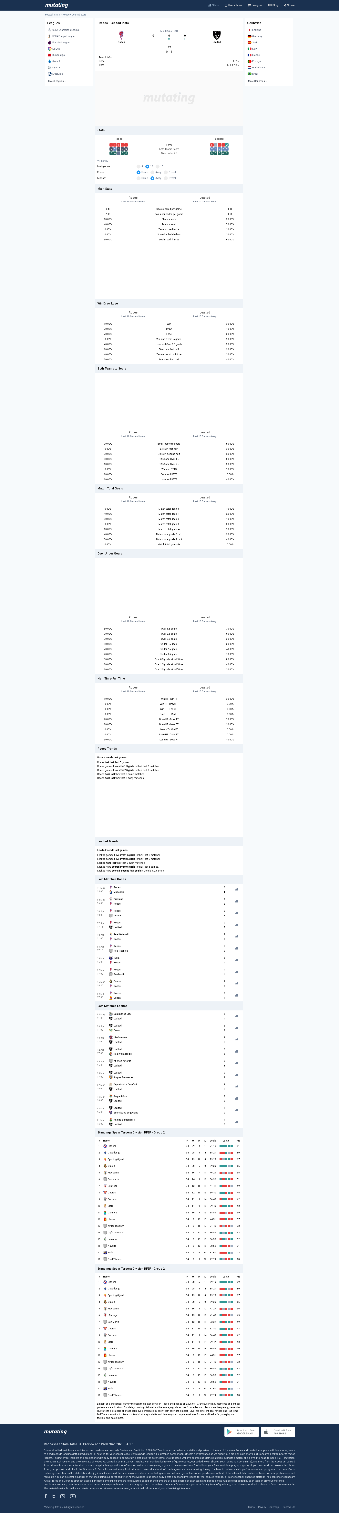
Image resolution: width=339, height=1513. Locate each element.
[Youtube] (74, 1496)
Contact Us (288, 1507)
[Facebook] (48, 1496)
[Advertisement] (169, 98)
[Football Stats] (56, 5)
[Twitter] (56, 1496)
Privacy (262, 1507)
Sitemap (274, 1507)
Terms (251, 1507)
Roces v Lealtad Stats (74, 14)
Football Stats (52, 14)
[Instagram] (65, 1496)
